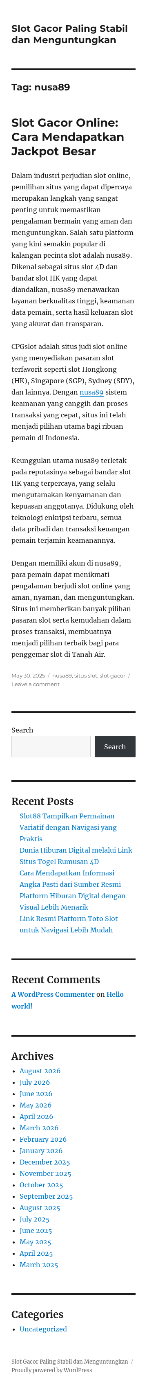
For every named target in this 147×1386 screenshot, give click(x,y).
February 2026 (43, 1139)
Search (22, 730)
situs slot (85, 675)
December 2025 (45, 1162)
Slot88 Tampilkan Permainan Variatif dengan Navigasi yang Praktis (68, 827)
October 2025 (41, 1185)
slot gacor (112, 675)
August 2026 (40, 1071)
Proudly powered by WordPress (51, 1370)
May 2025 (35, 1242)
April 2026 (36, 1116)
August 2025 (40, 1208)
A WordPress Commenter (53, 994)
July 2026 (35, 1082)
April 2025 (36, 1253)
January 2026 (41, 1151)
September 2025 (46, 1196)
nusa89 (92, 392)
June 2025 (36, 1230)
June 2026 (36, 1094)
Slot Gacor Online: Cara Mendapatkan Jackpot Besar (67, 137)
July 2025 (35, 1219)
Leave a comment (35, 684)
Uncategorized (43, 1329)
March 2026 (39, 1128)
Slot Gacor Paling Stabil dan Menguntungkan (69, 34)
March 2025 (39, 1265)
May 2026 (36, 1105)
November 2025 (45, 1173)
